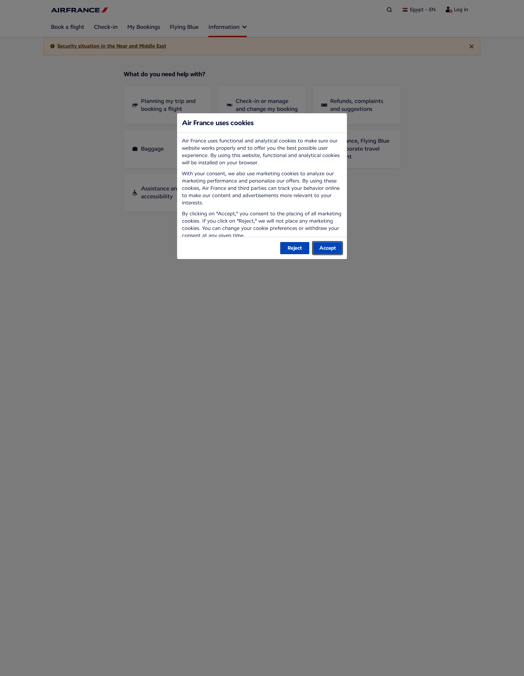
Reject (295, 248)
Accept (327, 248)
